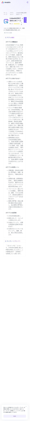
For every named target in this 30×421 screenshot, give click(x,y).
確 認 (15, 416)
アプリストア (11, 13)
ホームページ (5, 13)
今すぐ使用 (26, 20)
